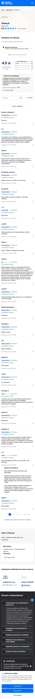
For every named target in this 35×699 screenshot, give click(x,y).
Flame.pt (17, 10)
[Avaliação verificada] (1, 117)
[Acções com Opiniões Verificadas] (33, 123)
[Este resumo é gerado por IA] (18, 87)
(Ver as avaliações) (21, 28)
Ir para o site (11, 557)
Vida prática (9, 10)
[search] (21, 97)
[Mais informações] (30, 666)
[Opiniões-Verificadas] (7, 3)
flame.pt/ (5, 551)
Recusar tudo (17, 691)
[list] (17, 580)
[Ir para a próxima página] (28, 514)
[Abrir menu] (32, 3)
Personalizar (17, 695)
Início (2, 10)
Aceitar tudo (17, 686)
